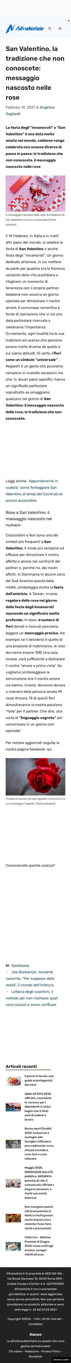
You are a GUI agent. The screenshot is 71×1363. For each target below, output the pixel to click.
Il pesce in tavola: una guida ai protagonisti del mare (39, 1080)
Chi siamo (15, 1351)
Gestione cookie (61, 1359)
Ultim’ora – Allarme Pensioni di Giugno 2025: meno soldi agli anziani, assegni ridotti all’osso (39, 1246)
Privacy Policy (50, 1351)
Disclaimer (35, 1356)
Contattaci (36, 1324)
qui (49, 749)
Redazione (32, 1351)
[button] (49, 28)
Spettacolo (20, 965)
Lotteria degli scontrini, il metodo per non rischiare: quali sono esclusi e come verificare (32, 998)
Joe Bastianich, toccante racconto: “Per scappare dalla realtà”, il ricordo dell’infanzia (30, 978)
